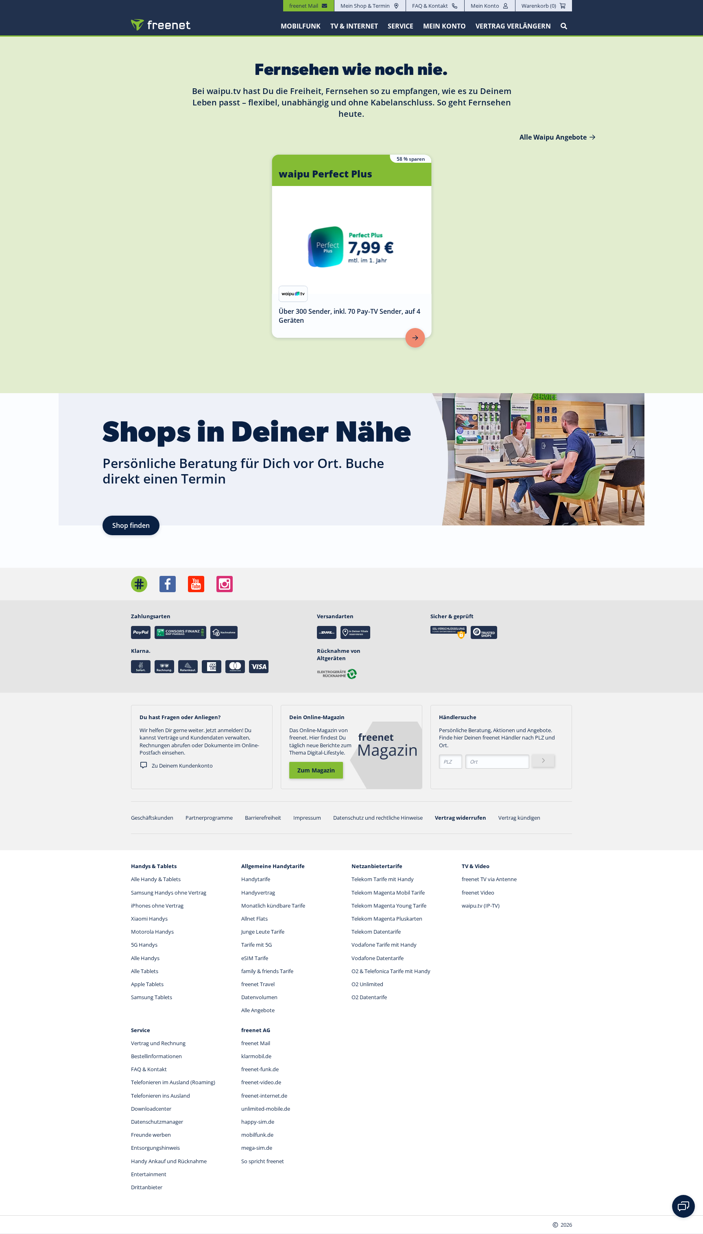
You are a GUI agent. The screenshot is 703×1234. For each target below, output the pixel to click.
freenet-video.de (261, 1082)
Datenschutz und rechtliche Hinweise (378, 817)
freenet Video (478, 892)
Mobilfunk (301, 26)
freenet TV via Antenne (489, 879)
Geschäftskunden (152, 817)
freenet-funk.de (260, 1069)
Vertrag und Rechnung (158, 1043)
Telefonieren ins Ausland (160, 1095)
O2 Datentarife (369, 997)
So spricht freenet (262, 1161)
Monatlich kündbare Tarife (273, 905)
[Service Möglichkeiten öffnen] (683, 1206)
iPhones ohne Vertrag (157, 905)
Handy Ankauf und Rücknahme (169, 1161)
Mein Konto (485, 5)
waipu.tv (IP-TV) (481, 905)
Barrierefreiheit (263, 817)
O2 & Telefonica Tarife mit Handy (391, 971)
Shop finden (131, 525)
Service (400, 26)
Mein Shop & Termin (365, 5)
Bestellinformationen (156, 1056)
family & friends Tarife (267, 971)
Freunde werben (151, 1134)
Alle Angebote (258, 1010)
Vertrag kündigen (519, 817)
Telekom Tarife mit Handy (383, 879)
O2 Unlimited (367, 984)
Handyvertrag (258, 892)
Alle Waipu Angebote (553, 137)
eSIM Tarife (254, 958)
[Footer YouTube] (196, 584)
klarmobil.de (256, 1056)
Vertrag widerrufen (460, 817)
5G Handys (144, 944)
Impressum (307, 817)
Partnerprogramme (209, 817)
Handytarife (255, 879)
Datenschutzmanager (157, 1121)
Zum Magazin (316, 770)
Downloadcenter (151, 1108)
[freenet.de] (160, 25)
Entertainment (148, 1174)
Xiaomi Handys (149, 918)
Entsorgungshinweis (155, 1147)
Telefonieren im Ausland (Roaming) (173, 1082)
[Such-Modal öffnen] (564, 26)
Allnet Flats (254, 918)
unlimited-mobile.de (265, 1108)
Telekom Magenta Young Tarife (389, 905)
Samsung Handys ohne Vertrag (168, 892)
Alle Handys (145, 958)
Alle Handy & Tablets (156, 879)
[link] (352, 246)
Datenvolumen (259, 997)
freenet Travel (258, 984)
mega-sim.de (256, 1147)
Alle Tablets (144, 971)
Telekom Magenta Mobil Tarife (388, 892)
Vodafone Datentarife (378, 958)
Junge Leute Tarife (262, 931)
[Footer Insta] (224, 584)
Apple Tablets (147, 984)
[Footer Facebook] (167, 584)
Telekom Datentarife (376, 931)
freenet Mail (255, 1043)
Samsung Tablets (151, 997)
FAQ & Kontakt (430, 5)
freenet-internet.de (264, 1095)
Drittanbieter (146, 1187)
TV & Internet (354, 26)
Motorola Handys (152, 931)
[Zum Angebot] (415, 338)
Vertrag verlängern (513, 26)
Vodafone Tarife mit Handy (384, 944)
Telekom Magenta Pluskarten (387, 918)
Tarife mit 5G (256, 944)
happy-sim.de (257, 1121)
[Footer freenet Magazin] (139, 584)
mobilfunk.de (257, 1134)
